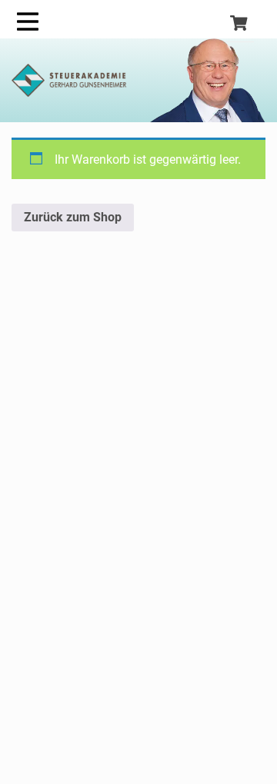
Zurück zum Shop (73, 217)
